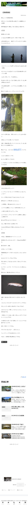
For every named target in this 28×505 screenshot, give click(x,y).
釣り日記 (5, 341)
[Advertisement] (14, 360)
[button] (25, 303)
